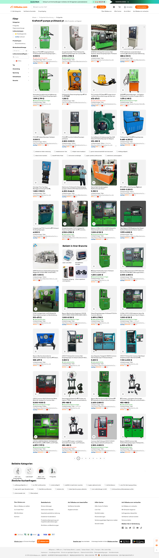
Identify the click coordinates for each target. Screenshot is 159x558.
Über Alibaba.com (19, 502)
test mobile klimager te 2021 (99, 489)
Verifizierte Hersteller (74, 506)
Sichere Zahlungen (46, 506)
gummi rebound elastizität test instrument (102, 151)
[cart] (120, 7)
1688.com (59, 549)
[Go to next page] (104, 458)
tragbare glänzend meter (94, 485)
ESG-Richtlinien (18, 513)
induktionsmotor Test (61, 151)
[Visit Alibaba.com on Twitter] (130, 528)
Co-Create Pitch (19, 509)
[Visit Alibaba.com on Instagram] (134, 528)
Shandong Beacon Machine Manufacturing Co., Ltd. (133, 60)
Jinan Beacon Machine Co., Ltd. (42, 104)
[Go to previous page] (74, 458)
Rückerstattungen (100, 516)
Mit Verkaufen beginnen (128, 509)
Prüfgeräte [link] (59, 17)
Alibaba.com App (112, 541)
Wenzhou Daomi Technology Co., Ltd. (101, 145)
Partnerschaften (126, 520)
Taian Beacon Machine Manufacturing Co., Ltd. (46, 61)
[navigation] (21, 238)
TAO (92, 549)
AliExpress (52, 549)
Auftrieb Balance (110, 485)
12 (100, 458)
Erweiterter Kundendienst (48, 516)
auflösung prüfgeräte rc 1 (21, 485)
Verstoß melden (99, 523)
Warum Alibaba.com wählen (22, 506)
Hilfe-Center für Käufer (101, 506)
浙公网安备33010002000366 (109, 555)
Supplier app (77, 541)
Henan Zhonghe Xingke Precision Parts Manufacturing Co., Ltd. (133, 104)
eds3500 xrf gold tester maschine (74, 485)
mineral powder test (20, 493)
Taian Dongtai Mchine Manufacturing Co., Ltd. (75, 145)
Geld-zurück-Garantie (47, 509)
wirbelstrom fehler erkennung (43, 151)
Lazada (78, 549)
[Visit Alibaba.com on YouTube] (137, 528)
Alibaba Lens (18, 541)
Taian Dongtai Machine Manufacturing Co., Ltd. (75, 102)
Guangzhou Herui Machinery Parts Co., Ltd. (45, 278)
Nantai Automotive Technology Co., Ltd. (102, 60)
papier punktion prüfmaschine (94, 155)
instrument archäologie (75, 155)
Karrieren (16, 516)
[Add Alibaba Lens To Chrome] (43, 541)
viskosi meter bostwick (41, 155)
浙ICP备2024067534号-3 (126, 555)
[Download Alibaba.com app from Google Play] (138, 541)
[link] (156, 540)
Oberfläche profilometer (45, 489)
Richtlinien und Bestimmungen (50, 525)
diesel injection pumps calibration (78, 489)
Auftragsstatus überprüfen (129, 513)
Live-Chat (97, 509)
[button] (94, 7)
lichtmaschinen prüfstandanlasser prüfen (123, 489)
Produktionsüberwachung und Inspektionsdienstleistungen (49, 521)
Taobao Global (86, 549)
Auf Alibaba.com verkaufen (129, 506)
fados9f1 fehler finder (57, 155)
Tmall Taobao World (68, 549)
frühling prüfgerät (122, 151)
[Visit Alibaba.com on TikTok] (141, 528)
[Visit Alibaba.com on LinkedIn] (126, 528)
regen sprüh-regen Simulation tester (24, 489)
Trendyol (97, 549)
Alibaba (34, 17)
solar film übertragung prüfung (128, 485)
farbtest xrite (60, 489)
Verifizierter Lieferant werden (130, 516)
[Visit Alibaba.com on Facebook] (123, 528)
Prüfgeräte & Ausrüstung (46, 17)
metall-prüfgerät (55, 485)
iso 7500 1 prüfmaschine (39, 485)
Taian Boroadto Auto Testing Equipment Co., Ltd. (104, 104)
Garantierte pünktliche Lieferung (50, 513)
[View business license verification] (96, 555)
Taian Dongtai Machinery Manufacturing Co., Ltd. (75, 61)
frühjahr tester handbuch (78, 151)
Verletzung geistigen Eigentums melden (106, 520)
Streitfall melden (99, 513)
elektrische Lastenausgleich (114, 155)
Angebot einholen (73, 509)
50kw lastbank (34, 493)
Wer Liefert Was (106, 549)
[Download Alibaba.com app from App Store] (125, 541)
